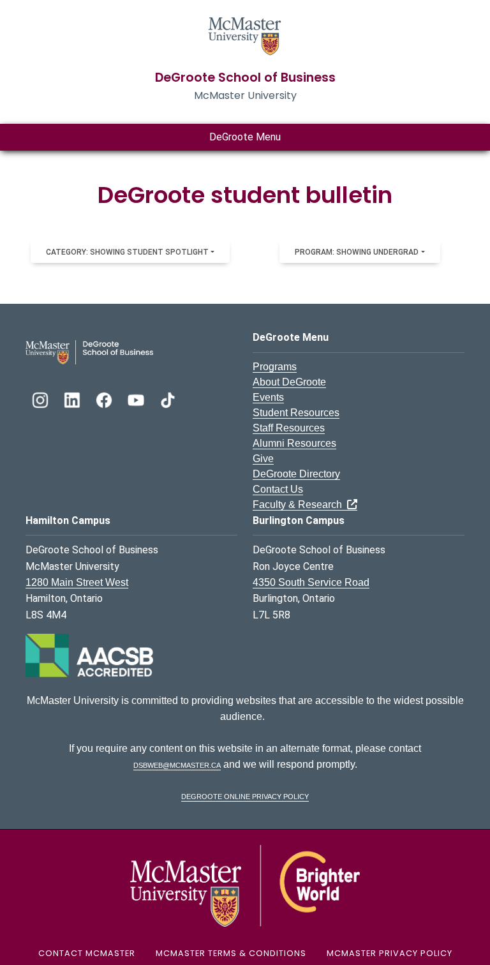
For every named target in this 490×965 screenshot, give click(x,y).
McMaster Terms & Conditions (231, 953)
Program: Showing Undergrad (357, 252)
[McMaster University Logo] (245, 885)
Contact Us (278, 489)
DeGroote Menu (245, 137)
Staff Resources (289, 428)
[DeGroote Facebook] (105, 399)
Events (268, 397)
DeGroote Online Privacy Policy (245, 795)
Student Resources (296, 412)
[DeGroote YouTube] (137, 399)
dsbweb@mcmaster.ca (177, 764)
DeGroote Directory (296, 473)
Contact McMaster (86, 953)
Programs (275, 366)
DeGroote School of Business (245, 77)
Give (263, 458)
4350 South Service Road (311, 582)
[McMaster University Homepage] (245, 35)
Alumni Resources (294, 443)
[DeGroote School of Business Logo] (89, 351)
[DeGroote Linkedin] (73, 399)
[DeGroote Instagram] (41, 399)
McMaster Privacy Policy (389, 953)
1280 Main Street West (77, 582)
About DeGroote (289, 382)
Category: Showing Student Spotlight (127, 252)
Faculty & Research (300, 504)
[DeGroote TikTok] (167, 399)
